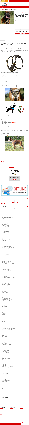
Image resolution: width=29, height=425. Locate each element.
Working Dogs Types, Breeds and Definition (7, 364)
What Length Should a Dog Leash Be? (6, 294)
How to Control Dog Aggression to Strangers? (7, 349)
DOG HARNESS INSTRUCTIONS (5, 276)
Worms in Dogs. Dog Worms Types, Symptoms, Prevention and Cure (9, 315)
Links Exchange (3, 394)
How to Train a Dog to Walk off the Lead (6, 298)
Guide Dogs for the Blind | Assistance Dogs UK (7, 361)
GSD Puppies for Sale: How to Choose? (6, 368)
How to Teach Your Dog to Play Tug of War (7, 245)
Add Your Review (22, 34)
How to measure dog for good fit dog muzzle (7, 401)
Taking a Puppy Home (4, 305)
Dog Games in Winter (4, 330)
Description (2, 41)
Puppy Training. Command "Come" (6, 227)
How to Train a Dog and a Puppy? (5, 231)
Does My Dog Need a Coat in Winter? (6, 300)
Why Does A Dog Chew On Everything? (6, 344)
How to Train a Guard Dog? (5, 257)
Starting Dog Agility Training (5, 249)
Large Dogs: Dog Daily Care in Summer (6, 313)
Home (0, 9)
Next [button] (28, 174)
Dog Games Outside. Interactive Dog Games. (7, 329)
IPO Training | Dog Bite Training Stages (6, 246)
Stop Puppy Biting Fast (4, 351)
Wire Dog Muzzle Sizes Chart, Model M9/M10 (7, 272)
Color (16, 20)
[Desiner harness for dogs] (14, 94)
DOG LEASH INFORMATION (5, 291)
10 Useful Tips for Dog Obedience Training (7, 232)
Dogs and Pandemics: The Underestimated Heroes (7, 217)
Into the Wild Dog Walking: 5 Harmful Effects (7, 299)
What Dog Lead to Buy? (4, 293)
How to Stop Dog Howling (5, 343)
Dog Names (3, 387)
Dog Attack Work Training (5, 238)
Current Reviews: (17, 34)
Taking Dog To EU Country (5, 292)
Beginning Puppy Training (5, 223)
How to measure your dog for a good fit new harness (8, 400)
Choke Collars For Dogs (4, 286)
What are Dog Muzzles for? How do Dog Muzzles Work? (8, 264)
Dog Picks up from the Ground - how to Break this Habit (8, 337)
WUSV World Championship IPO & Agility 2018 (7, 380)
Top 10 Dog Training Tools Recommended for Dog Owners (8, 253)
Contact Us (1, 415)
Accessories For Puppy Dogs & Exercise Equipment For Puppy (9, 212)
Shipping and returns (9, 41)
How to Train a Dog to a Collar (5, 290)
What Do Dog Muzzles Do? (5, 275)
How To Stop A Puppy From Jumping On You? (7, 334)
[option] (14, 174)
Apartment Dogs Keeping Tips (5, 306)
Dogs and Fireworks (4, 321)
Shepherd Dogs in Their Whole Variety (6, 367)
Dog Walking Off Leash (4, 301)
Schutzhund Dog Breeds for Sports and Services (7, 366)
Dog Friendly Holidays (4, 322)
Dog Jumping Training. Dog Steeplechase (6, 256)
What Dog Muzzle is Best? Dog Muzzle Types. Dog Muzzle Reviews (9, 263)
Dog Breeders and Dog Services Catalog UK (7, 357)
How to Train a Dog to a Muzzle (5, 268)
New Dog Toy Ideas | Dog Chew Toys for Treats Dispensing (8, 328)
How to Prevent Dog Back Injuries (6, 239)
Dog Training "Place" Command (5, 225)
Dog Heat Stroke (4, 312)
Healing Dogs (3, 390)
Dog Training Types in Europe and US (6, 241)
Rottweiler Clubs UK (4, 372)
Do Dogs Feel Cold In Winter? (5, 308)
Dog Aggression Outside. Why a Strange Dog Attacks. (8, 346)
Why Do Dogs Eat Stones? (5, 338)
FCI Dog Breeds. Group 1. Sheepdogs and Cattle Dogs (8, 374)
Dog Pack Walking (4, 297)
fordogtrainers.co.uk (7, 422)
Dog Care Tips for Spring (4, 309)
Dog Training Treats (4, 240)
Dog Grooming (3, 314)
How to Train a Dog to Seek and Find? (6, 255)
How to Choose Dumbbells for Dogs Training (7, 242)
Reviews (14, 41)
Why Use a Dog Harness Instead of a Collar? (7, 278)
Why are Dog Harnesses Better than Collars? (7, 279)
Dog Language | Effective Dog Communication (7, 261)
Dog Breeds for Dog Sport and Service (6, 358)
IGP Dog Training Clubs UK (5, 365)
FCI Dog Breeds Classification (5, 373)
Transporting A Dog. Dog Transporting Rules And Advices (8, 316)
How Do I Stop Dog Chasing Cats (5, 352)
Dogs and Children (4, 353)
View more (2, 203)
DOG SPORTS (3, 375)
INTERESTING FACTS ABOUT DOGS (6, 386)
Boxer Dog (3, 9)
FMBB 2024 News (4, 218)
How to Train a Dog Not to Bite (5, 350)
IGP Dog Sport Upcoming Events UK (6, 219)
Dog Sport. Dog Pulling (4, 382)
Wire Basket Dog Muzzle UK (5, 271)
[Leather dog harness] (14, 143)
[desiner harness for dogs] (14, 62)
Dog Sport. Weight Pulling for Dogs (6, 383)
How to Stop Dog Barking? (5, 336)
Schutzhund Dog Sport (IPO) (5, 381)
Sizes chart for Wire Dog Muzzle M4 (6, 269)
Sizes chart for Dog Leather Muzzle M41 (6, 270)
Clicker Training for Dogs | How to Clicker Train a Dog (8, 247)
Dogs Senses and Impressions (5, 389)
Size (15, 23)
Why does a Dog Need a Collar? (5, 285)
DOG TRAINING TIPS (4, 216)
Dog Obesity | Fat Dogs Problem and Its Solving (7, 323)
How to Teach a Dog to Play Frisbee (6, 260)
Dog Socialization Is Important (5, 233)
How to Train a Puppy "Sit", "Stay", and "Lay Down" (7, 226)
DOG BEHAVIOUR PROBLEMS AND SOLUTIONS (7, 331)
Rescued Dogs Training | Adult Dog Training (7, 248)
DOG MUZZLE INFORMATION (5, 262)
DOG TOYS (3, 327)
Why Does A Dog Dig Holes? (5, 345)
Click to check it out (22, 33)
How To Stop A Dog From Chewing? (6, 342)
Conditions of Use (2, 413)
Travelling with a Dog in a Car (5, 320)
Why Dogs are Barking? (4, 335)
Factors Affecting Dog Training (5, 254)
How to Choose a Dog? (4, 359)
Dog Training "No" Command (5, 224)
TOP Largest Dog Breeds (5, 360)
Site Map (1, 414)
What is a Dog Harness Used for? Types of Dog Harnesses (8, 277)
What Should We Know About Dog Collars (6, 284)
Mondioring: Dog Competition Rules (6, 379)
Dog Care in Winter (4, 307)
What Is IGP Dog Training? (5, 220)
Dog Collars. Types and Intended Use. (6, 283)
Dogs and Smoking (4, 388)
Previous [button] (1, 174)
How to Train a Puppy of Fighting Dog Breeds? (7, 234)
